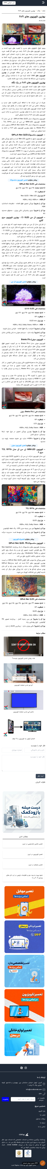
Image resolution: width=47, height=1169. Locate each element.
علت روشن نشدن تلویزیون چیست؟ (23, 658)
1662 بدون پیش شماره (30, 1163)
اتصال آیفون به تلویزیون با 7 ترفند (23, 739)
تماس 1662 (8, 3)
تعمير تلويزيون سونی (18, 445)
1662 (40, 1094)
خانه (43, 11)
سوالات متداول (40, 1119)
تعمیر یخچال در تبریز (36, 865)
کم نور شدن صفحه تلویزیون (23, 685)
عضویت (5, 1099)
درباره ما (42, 1123)
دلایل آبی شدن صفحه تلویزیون (23, 712)
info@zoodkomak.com (34, 1089)
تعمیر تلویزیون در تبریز (35, 854)
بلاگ (38, 11)
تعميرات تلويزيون (18, 539)
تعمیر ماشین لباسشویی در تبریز (33, 844)
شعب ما (42, 1115)
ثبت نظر (40, 776)
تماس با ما (41, 1127)
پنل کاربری (42, 1111)
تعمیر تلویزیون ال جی (18, 282)
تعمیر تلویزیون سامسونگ (18, 180)
